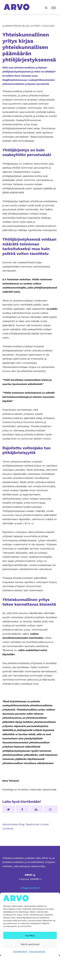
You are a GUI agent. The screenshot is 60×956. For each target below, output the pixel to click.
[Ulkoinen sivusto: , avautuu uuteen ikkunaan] (36, 809)
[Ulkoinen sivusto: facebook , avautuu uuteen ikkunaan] (22, 809)
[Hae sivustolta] (45, 7)
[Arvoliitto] (16, 6)
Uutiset (44, 824)
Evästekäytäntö (20, 951)
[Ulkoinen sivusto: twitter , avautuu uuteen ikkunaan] (8, 809)
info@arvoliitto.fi (30, 887)
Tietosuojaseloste (37, 951)
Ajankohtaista (10, 824)
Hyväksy (30, 935)
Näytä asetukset (30, 944)
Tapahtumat (32, 824)
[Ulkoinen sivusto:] (51, 809)
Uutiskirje (7, 828)
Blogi (22, 824)
